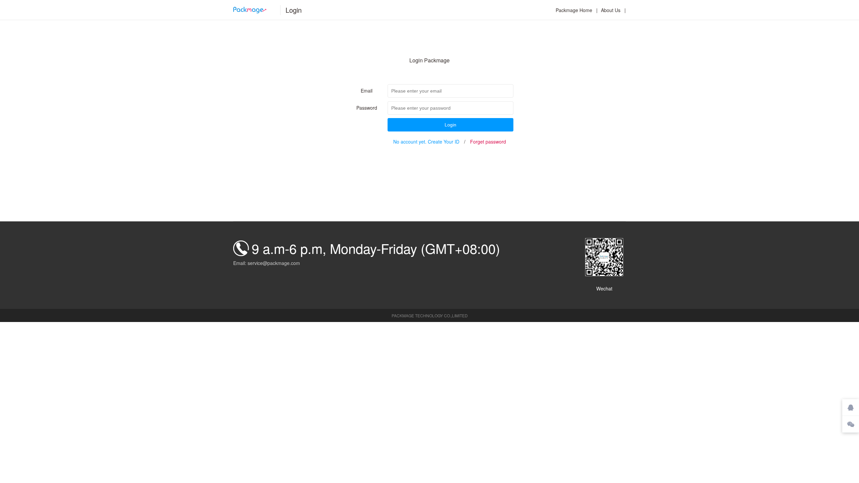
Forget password (488, 141)
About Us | (613, 10)
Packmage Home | (577, 10)
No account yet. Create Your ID (426, 141)
